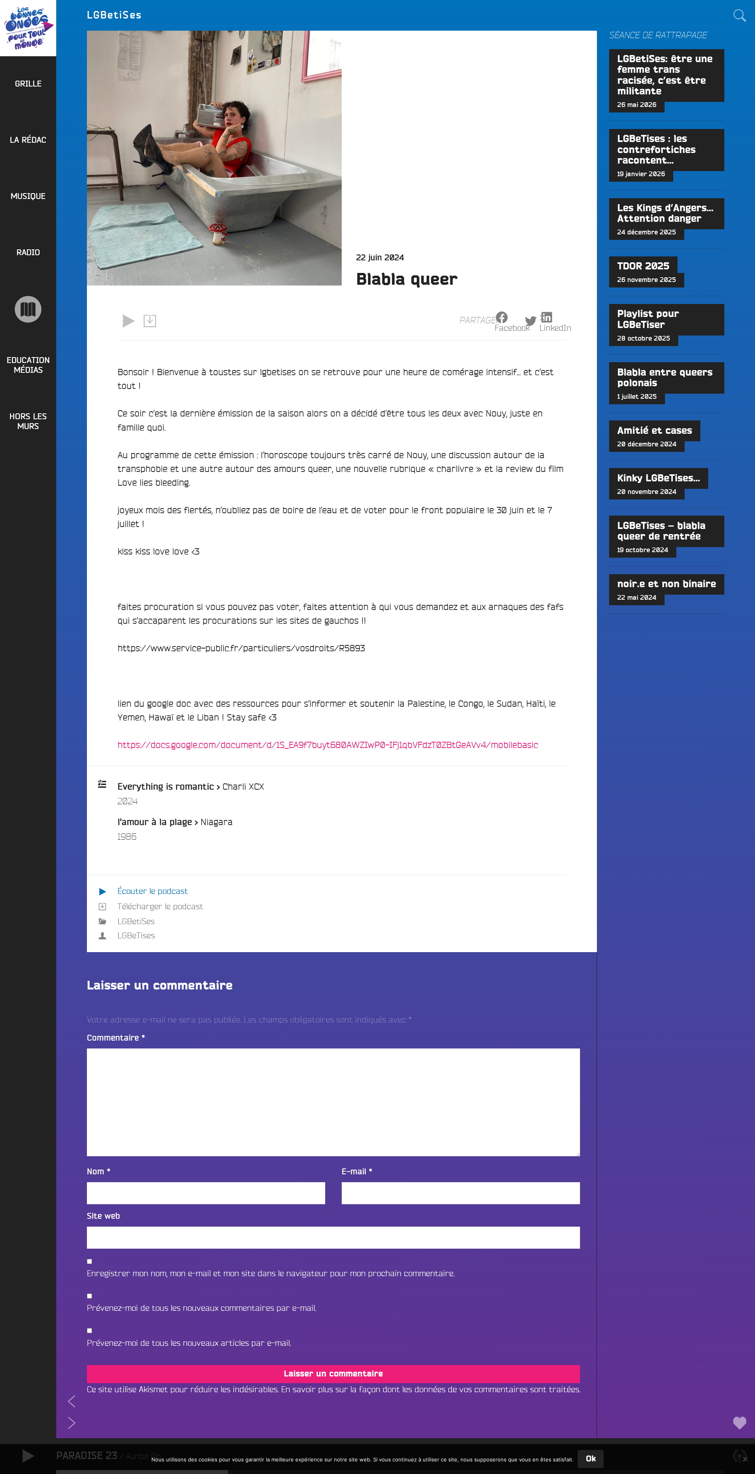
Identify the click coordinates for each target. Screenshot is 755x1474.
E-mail (357, 1172)
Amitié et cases (654, 431)
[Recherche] (739, 15)
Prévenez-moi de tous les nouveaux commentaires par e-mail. (201, 1307)
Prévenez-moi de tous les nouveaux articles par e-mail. (189, 1342)
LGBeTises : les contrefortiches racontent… (656, 150)
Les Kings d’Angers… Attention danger (665, 213)
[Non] (745, 1459)
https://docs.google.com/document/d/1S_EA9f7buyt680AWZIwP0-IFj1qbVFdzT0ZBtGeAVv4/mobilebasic (328, 744)
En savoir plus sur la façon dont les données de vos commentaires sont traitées (430, 1389)
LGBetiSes (136, 921)
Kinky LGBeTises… (658, 478)
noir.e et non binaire (666, 584)
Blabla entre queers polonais (665, 378)
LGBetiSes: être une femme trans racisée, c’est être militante (665, 75)
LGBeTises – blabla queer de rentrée (661, 531)
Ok (591, 1459)
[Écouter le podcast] (128, 321)
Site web (103, 1216)
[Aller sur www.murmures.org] (28, 309)
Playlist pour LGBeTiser (648, 319)
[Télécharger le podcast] (150, 321)
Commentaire (116, 1038)
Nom (98, 1172)
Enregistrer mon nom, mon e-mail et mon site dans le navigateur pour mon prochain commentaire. (271, 1273)
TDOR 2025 (643, 266)
